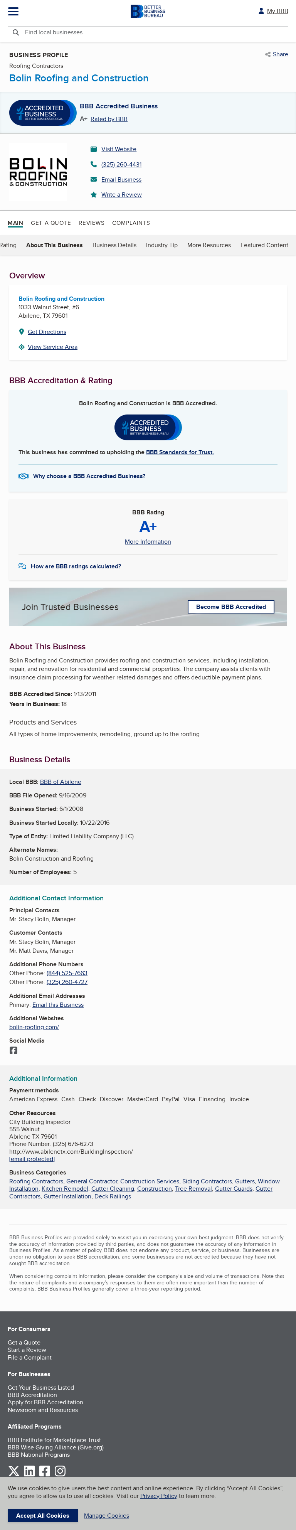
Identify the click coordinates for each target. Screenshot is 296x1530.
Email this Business (58, 1004)
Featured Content (264, 245)
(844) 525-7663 (67, 973)
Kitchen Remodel (65, 1188)
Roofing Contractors (36, 1181)
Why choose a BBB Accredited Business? (89, 476)
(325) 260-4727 (67, 981)
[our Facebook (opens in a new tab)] (45, 1475)
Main (15, 223)
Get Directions (47, 331)
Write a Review (121, 194)
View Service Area (52, 346)
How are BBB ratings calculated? (76, 566)
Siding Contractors (207, 1181)
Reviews (91, 223)
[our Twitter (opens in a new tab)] (14, 1475)
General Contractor (91, 1181)
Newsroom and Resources (43, 1409)
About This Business (54, 245)
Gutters (245, 1181)
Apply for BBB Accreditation (45, 1402)
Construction (154, 1188)
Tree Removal (193, 1188)
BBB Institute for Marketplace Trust (54, 1440)
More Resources (209, 245)
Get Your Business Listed (41, 1387)
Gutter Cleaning (112, 1188)
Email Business (121, 179)
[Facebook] (13, 1051)
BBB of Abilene (60, 781)
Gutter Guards (233, 1188)
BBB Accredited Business (119, 106)
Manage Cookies (106, 1515)
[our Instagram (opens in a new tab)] (60, 1475)
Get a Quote (51, 223)
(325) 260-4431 (121, 164)
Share (280, 54)
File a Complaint (30, 1357)
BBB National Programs (39, 1454)
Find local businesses (53, 32)
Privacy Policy (158, 1495)
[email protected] (32, 1158)
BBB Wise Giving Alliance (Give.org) (56, 1447)
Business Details (114, 245)
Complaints (131, 223)
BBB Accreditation (32, 1394)
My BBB (277, 11)
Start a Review (27, 1349)
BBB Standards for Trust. (180, 452)
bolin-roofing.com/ (34, 1027)
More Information (148, 542)
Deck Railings (112, 1196)
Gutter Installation (67, 1196)
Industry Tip (162, 245)
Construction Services (149, 1181)
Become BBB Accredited (231, 606)
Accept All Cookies (42, 1515)
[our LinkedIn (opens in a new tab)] (29, 1475)
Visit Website (118, 149)
